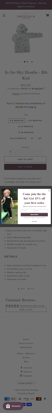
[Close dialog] (49, 190)
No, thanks (34, 221)
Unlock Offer (34, 215)
